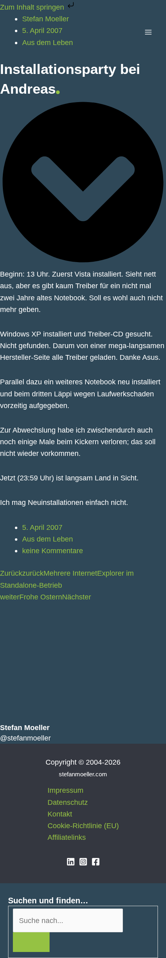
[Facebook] (95, 861)
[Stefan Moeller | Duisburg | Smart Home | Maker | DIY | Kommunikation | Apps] (20, 32)
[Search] (31, 942)
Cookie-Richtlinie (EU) (83, 825)
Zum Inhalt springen (33, 7)
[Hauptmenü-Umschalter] (148, 32)
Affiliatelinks (67, 837)
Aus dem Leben (47, 539)
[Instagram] (83, 861)
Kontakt (60, 814)
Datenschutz (68, 802)
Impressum (65, 790)
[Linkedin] (70, 861)
